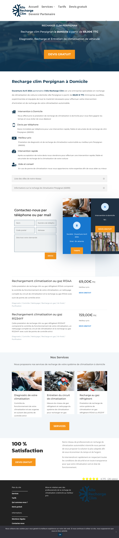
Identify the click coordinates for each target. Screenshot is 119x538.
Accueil (33, 7)
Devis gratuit (78, 7)
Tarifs (62, 7)
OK (60, 534)
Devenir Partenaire (42, 14)
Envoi (50, 256)
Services (47, 7)
